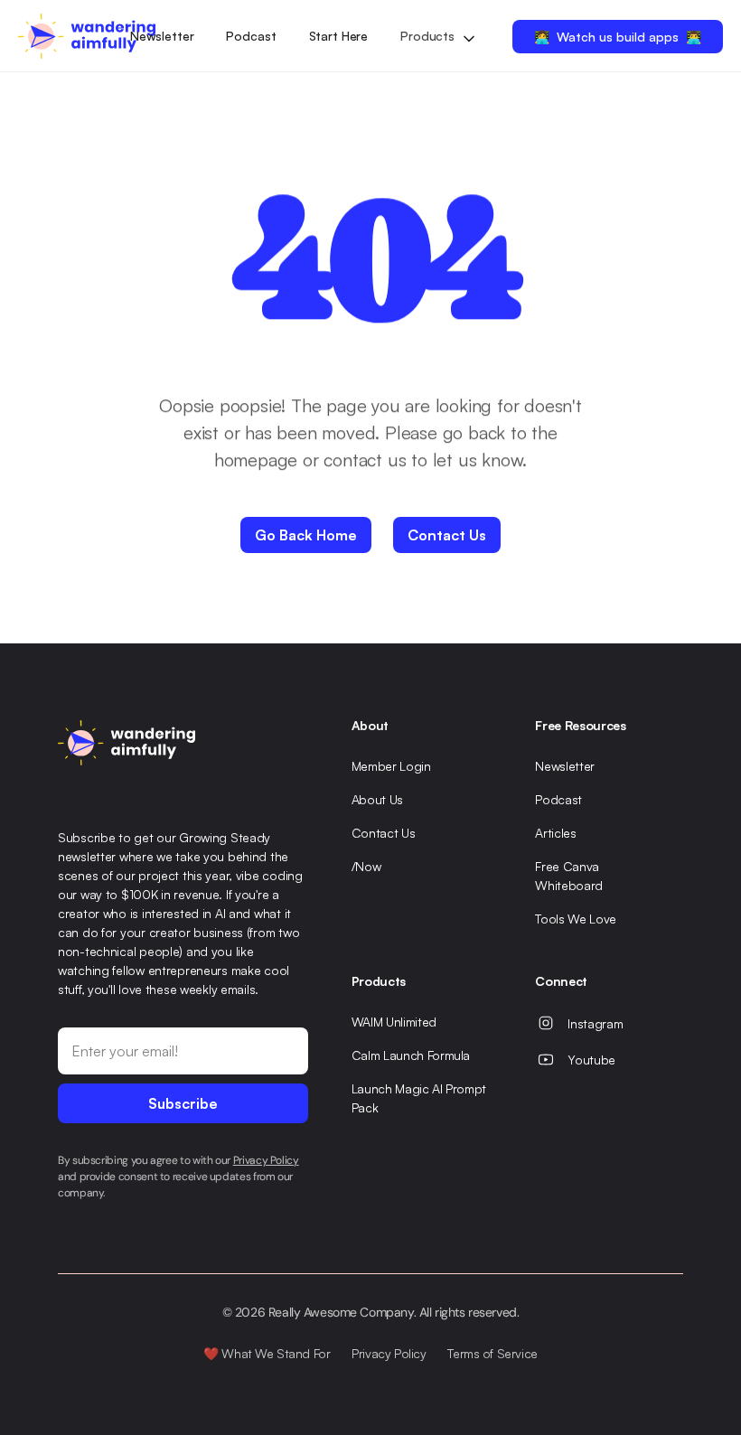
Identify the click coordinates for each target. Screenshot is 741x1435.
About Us (377, 799)
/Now (366, 866)
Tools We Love (575, 918)
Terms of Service (492, 1353)
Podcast (251, 35)
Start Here (339, 35)
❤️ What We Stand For (266, 1353)
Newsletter (162, 35)
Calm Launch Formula (411, 1055)
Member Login (391, 766)
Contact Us (384, 832)
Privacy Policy (389, 1353)
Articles (555, 832)
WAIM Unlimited (394, 1021)
